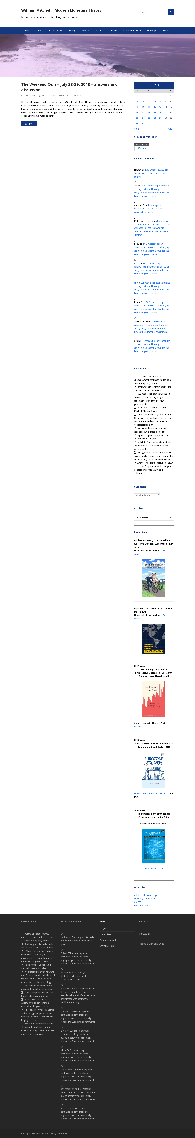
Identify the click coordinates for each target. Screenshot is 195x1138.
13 (160, 107)
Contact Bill (144, 933)
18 (149, 112)
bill (43, 95)
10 (143, 107)
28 (166, 118)
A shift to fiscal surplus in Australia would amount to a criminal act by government (152, 446)
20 (160, 112)
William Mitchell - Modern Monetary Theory (61, 10)
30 (137, 123)
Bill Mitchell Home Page (146, 895)
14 (166, 107)
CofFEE (137, 902)
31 (143, 123)
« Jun (136, 128)
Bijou (136, 263)
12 (155, 107)
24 (143, 118)
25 (149, 118)
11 (149, 107)
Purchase (138, 726)
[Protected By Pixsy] (141, 150)
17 (143, 112)
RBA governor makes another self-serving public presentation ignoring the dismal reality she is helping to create (153, 456)
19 (155, 112)
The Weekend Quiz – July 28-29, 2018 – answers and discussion (69, 87)
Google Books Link (154, 868)
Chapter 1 (163, 793)
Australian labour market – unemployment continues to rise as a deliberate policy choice (152, 380)
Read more (29, 123)
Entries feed (106, 934)
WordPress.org (107, 945)
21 (166, 112)
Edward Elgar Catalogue (146, 793)
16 (137, 112)
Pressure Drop (141, 905)
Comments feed (108, 940)
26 (155, 118)
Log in (103, 928)
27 (160, 118)
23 (137, 118)
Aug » (171, 128)
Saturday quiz (57, 95)
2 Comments (76, 95)
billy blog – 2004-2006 (145, 898)
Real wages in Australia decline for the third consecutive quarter (151, 173)
